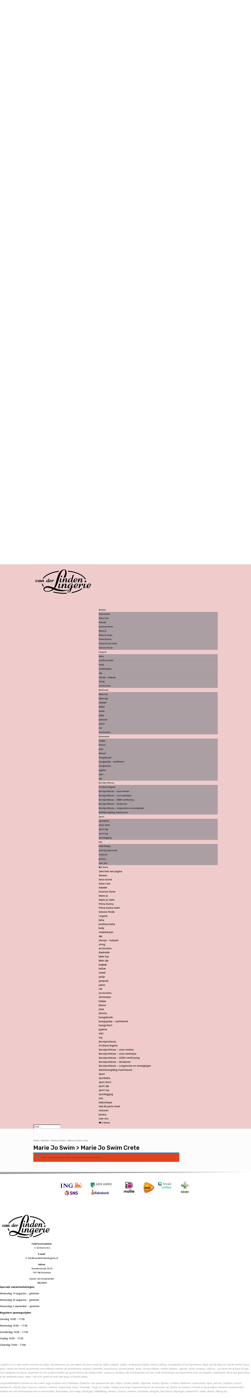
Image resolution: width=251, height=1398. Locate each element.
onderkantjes (105, 668)
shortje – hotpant (107, 677)
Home (36, 1140)
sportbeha (104, 820)
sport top (103, 833)
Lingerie (103, 916)
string (101, 681)
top (100, 778)
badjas (102, 740)
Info (101, 1098)
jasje (101, 749)
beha (101, 656)
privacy (102, 858)
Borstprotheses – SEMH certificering (116, 799)
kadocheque (105, 846)
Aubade (102, 622)
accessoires (105, 685)
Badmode (104, 952)
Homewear (105, 997)
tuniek (101, 711)
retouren (103, 854)
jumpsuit (103, 719)
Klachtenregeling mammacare (113, 812)
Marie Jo (103, 630)
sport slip (103, 829)
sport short (104, 825)
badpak (102, 702)
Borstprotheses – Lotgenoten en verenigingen (121, 808)
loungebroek (105, 757)
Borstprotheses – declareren (113, 803)
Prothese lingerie (107, 787)
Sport (102, 1074)
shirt (101, 774)
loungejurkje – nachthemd (111, 761)
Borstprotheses (107, 1041)
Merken (103, 875)
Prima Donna (105, 639)
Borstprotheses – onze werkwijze (115, 795)
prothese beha (106, 660)
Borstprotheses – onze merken (114, 791)
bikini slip (103, 698)
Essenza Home (106, 626)
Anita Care (104, 618)
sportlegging (105, 837)
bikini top (103, 694)
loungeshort (105, 765)
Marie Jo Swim (105, 635)
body (101, 664)
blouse (102, 744)
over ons (103, 863)
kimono (102, 753)
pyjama (102, 770)
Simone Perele (106, 647)
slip (100, 673)
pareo (102, 723)
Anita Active (104, 614)
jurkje (101, 715)
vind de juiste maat (108, 850)
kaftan (102, 706)
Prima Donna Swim (108, 643)
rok (100, 727)
